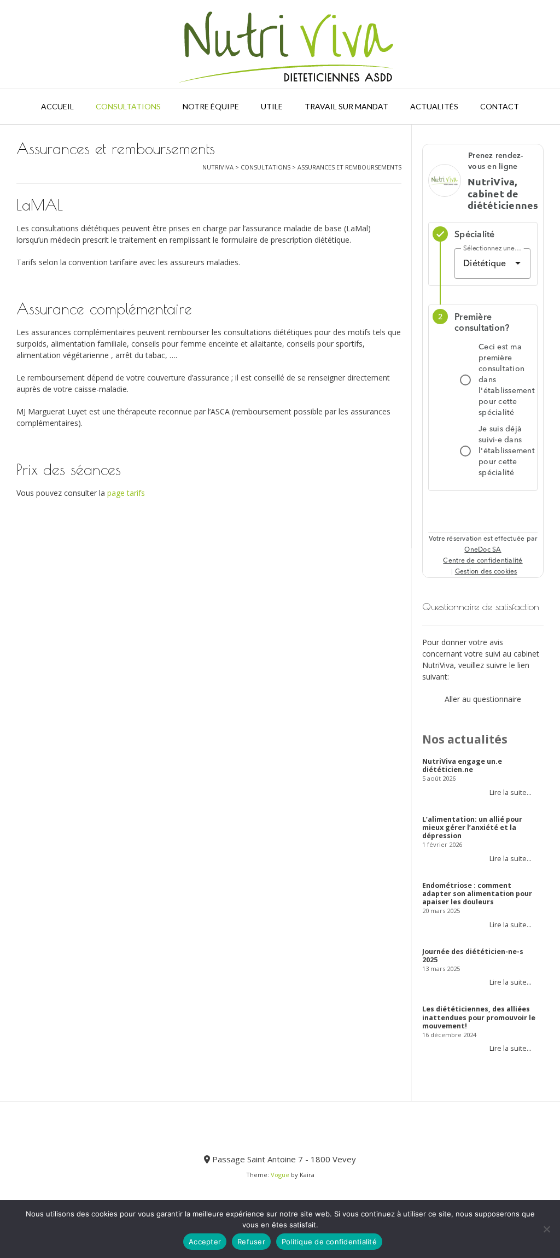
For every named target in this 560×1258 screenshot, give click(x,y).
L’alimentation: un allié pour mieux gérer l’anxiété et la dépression (472, 827)
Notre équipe (211, 106)
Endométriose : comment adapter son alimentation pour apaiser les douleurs (477, 893)
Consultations (128, 106)
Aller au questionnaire (483, 699)
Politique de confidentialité (329, 1241)
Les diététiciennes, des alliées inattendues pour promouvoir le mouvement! (478, 1017)
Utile (272, 106)
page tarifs (126, 493)
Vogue (280, 1175)
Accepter (205, 1241)
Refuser (251, 1241)
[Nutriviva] (280, 44)
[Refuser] (546, 1229)
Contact (499, 106)
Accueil (57, 106)
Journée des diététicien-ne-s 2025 (472, 955)
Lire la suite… (510, 792)
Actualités (434, 106)
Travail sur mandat (346, 106)
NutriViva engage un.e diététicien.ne (462, 765)
